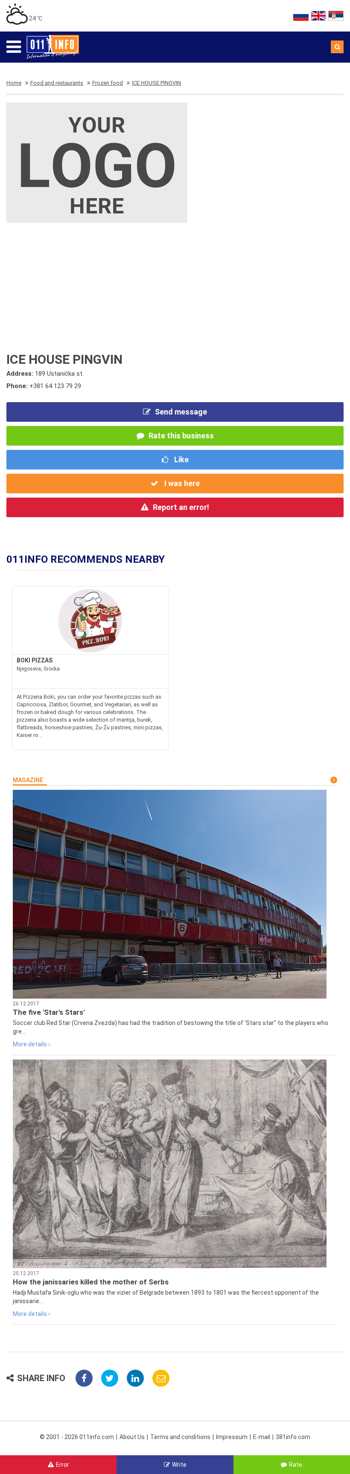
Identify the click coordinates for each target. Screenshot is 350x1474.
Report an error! (181, 507)
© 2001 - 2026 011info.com (77, 1437)
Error (62, 1464)
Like (180, 459)
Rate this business (181, 435)
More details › (31, 1044)
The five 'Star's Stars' (49, 1012)
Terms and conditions (180, 1437)
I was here (181, 483)
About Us (132, 1437)
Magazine (28, 780)
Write (179, 1464)
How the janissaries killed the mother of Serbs (91, 1282)
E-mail (261, 1437)
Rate (295, 1464)
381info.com (293, 1437)
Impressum (232, 1437)
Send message (181, 411)
